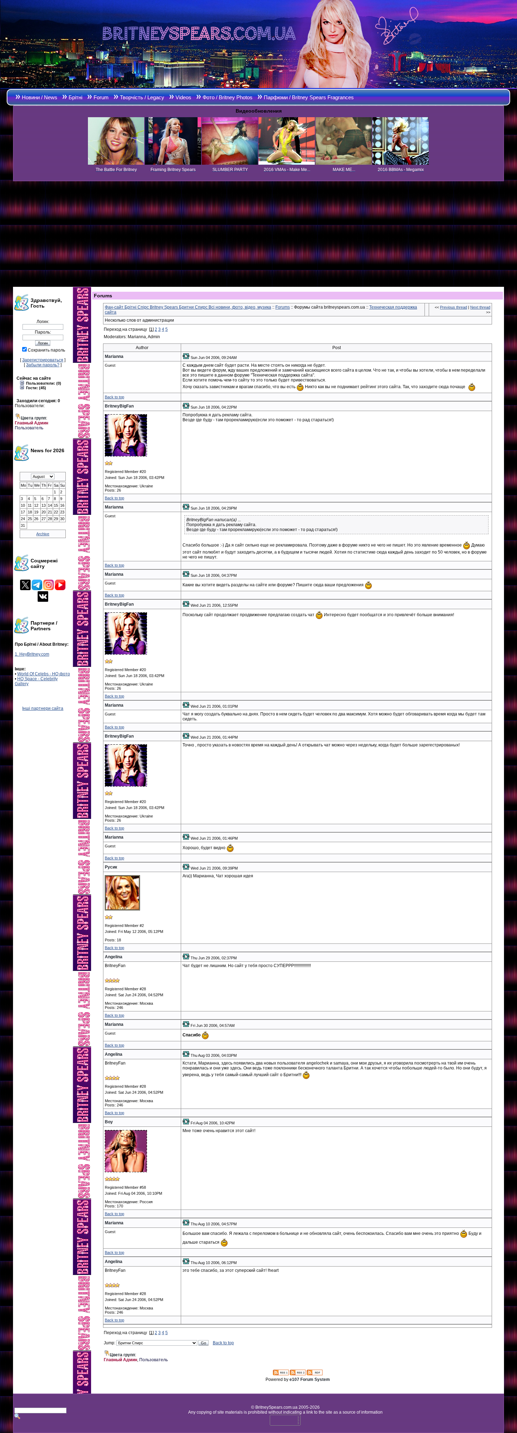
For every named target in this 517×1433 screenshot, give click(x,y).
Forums (282, 307)
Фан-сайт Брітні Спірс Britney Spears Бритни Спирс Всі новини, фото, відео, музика (188, 307)
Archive (42, 534)
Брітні (75, 97)
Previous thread (453, 307)
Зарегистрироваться (42, 360)
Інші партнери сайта (42, 708)
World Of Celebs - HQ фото (43, 673)
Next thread (480, 307)
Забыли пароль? (42, 364)
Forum (101, 97)
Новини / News (39, 97)
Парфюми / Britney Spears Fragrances (309, 97)
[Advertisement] (258, 234)
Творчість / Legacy (142, 97)
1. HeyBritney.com (32, 654)
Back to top (114, 397)
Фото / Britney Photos (228, 97)
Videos (183, 97)
